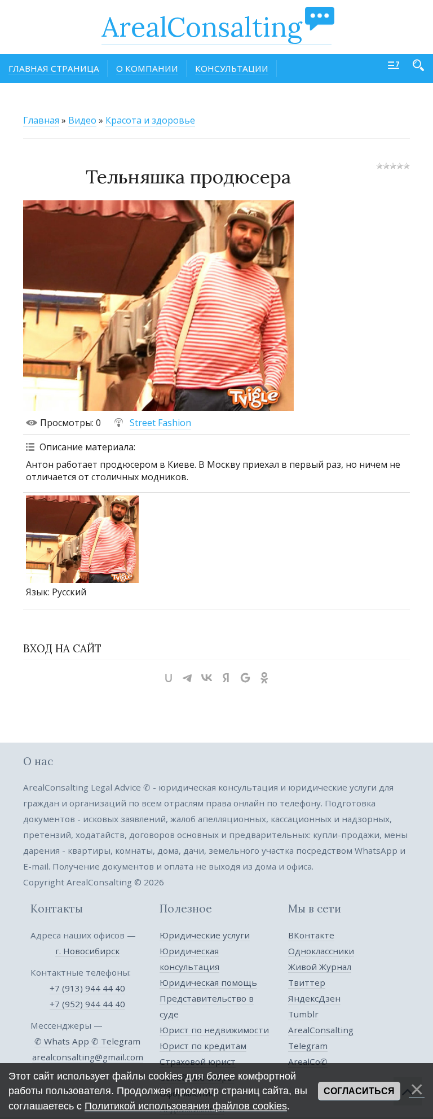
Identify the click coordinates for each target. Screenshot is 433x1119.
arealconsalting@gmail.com (87, 1057)
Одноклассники (321, 950)
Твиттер (306, 982)
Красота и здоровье (150, 120)
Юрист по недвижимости (214, 1029)
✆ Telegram (115, 1041)
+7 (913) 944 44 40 (87, 988)
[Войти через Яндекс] (226, 677)
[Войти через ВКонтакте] (206, 677)
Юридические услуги (205, 935)
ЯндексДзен (314, 998)
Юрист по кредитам (203, 1045)
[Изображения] (82, 539)
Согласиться (359, 1091)
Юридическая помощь (208, 982)
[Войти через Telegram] (187, 677)
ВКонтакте (311, 935)
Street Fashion (160, 422)
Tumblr (303, 1014)
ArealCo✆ (308, 1061)
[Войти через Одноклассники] (264, 677)
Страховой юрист (198, 1061)
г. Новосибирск (87, 950)
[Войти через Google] (245, 677)
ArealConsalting (201, 27)
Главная (41, 120)
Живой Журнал (319, 966)
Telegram (308, 1045)
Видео (82, 120)
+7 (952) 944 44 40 (87, 1004)
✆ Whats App (62, 1041)
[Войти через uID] (168, 677)
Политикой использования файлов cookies (186, 1106)
